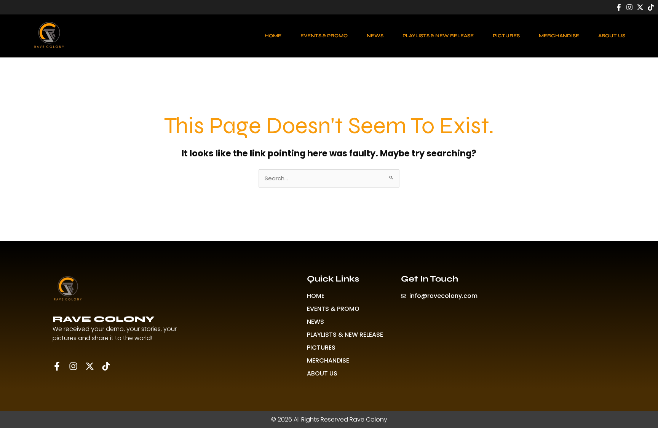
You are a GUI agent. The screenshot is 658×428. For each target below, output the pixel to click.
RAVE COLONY (104, 319)
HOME (273, 36)
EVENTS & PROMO (324, 36)
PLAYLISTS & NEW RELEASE (438, 36)
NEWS (375, 36)
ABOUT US (611, 36)
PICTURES (506, 36)
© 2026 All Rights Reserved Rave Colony (329, 419)
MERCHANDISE (559, 36)
